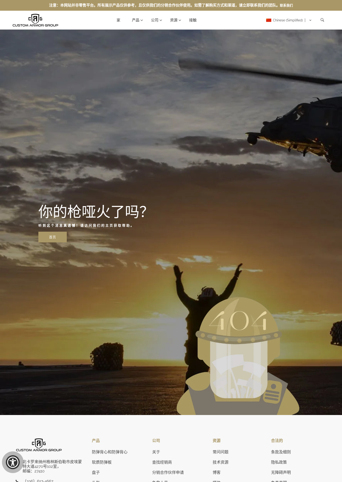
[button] (289, 20)
